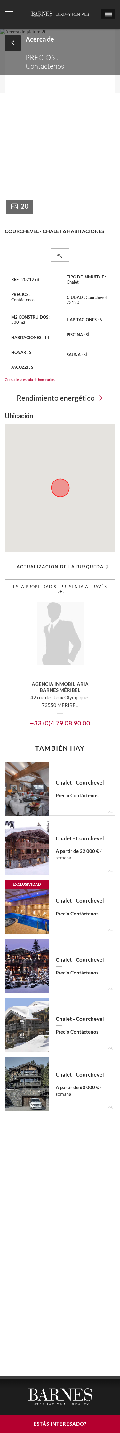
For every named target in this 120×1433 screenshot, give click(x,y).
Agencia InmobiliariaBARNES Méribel (60, 687)
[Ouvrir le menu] (9, 14)
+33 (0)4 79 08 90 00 (60, 723)
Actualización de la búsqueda (60, 566)
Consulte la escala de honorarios (30, 379)
